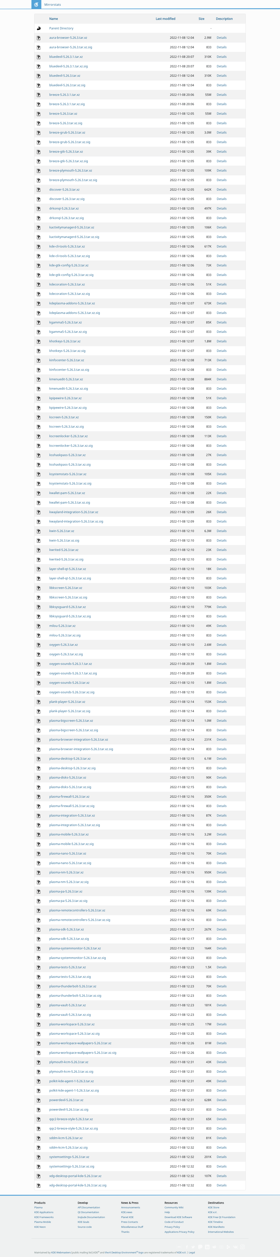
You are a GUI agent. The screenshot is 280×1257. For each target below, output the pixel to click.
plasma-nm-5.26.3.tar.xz (66, 872)
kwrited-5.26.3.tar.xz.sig (66, 559)
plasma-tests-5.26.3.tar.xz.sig (70, 977)
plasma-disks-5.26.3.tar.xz (67, 777)
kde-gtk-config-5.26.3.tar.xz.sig (71, 275)
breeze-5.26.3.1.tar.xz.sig (67, 104)
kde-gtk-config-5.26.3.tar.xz (69, 265)
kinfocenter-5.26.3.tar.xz (66, 360)
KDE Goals (83, 1222)
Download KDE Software (178, 1217)
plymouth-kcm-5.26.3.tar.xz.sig (71, 1071)
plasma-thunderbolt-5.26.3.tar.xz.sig (75, 995)
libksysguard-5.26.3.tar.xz (67, 607)
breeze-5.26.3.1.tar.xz (64, 95)
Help (167, 1212)
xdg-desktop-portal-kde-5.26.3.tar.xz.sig (77, 1185)
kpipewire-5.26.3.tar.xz (65, 398)
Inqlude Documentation (91, 1217)
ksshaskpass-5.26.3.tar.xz (67, 455)
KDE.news (126, 1212)
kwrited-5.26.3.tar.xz (63, 550)
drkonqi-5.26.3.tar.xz (64, 208)
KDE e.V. (212, 1212)
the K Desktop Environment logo (124, 1252)
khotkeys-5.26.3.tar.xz (65, 341)
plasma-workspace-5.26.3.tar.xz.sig (74, 1033)
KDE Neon (40, 1227)
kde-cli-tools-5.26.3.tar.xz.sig (69, 256)
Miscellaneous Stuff (132, 1227)
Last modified (165, 19)
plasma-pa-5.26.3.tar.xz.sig (68, 901)
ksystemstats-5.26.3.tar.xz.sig (70, 483)
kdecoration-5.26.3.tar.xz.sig (69, 294)
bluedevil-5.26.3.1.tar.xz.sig (68, 66)
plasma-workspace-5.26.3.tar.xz (72, 1024)
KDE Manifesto (216, 1227)
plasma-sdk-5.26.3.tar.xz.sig (69, 939)
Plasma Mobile (42, 1222)
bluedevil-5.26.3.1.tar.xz (66, 57)
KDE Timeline (215, 1222)
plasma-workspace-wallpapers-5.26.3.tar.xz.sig (82, 1053)
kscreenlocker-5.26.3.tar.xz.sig (71, 445)
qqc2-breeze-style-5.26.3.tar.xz (71, 1119)
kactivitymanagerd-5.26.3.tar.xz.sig (74, 237)
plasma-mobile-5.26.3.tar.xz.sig (71, 844)
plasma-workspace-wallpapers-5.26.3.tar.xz (80, 1043)
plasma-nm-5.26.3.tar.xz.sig (69, 882)
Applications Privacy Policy (179, 1232)
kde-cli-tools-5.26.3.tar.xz (67, 246)
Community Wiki (174, 1207)
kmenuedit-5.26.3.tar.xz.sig (68, 388)
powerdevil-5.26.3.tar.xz (66, 1100)
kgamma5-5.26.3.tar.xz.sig (68, 332)
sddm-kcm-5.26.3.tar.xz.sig (68, 1147)
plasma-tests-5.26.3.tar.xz (67, 967)
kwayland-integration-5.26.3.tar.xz (73, 512)
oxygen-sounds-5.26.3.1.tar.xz (70, 664)
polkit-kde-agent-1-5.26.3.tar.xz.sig (74, 1090)
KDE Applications (43, 1212)
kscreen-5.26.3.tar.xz (64, 417)
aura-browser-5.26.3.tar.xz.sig (70, 47)
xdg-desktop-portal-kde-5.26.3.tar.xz (75, 1176)
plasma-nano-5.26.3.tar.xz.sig (70, 863)
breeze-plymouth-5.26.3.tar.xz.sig (73, 180)
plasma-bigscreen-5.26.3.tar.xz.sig (73, 730)
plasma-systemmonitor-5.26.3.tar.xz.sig (77, 958)
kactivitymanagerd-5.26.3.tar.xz (71, 227)
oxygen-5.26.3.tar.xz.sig (66, 654)
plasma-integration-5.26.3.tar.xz (72, 815)
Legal (192, 1252)
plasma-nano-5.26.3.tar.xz (67, 853)
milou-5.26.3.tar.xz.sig (65, 635)
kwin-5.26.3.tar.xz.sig (64, 540)
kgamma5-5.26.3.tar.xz (65, 322)
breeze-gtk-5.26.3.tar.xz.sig (68, 161)
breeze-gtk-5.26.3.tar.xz (66, 151)
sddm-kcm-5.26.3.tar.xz (66, 1138)
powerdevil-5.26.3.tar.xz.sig (68, 1109)
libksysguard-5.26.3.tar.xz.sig (70, 616)
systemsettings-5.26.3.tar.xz (69, 1157)
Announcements (130, 1207)
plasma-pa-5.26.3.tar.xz (65, 891)
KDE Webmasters (61, 1252)
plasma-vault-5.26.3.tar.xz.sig (70, 1015)
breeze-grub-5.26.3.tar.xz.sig (69, 142)
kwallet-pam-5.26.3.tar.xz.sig (69, 502)
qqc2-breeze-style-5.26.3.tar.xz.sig (73, 1128)
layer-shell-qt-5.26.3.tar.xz (67, 569)
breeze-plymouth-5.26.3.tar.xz (70, 170)
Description (224, 19)
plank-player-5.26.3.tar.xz (67, 702)
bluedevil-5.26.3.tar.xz (64, 75)
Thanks (125, 1232)
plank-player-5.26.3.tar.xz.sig (69, 711)
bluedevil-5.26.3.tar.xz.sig (67, 85)
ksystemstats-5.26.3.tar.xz (67, 474)
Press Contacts (129, 1222)
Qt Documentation (88, 1212)
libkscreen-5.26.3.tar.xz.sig (68, 597)
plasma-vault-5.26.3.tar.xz (67, 1005)
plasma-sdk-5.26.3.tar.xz (66, 929)
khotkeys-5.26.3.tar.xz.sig (67, 351)
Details (222, 37)
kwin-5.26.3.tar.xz (61, 531)
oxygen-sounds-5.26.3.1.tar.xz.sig (73, 673)
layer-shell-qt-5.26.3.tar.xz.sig (70, 578)
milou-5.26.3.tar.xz (62, 626)
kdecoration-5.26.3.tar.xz (67, 284)
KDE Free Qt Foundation (221, 1217)
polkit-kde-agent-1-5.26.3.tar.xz (71, 1081)
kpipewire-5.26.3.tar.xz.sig (68, 408)
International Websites (221, 1232)
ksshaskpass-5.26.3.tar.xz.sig (70, 464)
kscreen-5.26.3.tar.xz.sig (66, 426)
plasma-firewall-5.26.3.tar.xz (69, 796)
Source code (85, 1227)
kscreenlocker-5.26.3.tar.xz (68, 436)
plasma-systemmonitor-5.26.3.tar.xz (75, 948)
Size (201, 19)
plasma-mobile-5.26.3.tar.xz (69, 834)
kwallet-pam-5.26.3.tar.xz (67, 493)
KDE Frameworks (44, 1217)
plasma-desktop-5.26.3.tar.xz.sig (72, 768)
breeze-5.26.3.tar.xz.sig (65, 123)
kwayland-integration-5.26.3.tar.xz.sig (76, 521)
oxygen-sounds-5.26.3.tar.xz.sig (71, 692)
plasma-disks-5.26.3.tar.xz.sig (70, 787)
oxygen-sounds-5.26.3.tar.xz (69, 683)
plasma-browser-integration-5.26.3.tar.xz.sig (81, 749)
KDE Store (213, 1207)
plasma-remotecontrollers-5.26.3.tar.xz (77, 910)
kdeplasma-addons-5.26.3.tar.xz (72, 303)
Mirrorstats (52, 4)
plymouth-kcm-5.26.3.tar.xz (68, 1062)
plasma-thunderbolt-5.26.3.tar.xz (72, 986)
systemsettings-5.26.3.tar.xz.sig (71, 1166)
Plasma (38, 1207)
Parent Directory (61, 28)
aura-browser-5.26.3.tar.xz (68, 37)
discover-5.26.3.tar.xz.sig (67, 199)
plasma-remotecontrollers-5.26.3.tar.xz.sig (79, 920)
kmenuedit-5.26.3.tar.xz (66, 379)
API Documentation (89, 1207)
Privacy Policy (172, 1227)
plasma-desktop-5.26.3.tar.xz (70, 758)
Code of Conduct (174, 1222)
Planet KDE (127, 1217)
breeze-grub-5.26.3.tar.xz (67, 132)
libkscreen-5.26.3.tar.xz (65, 588)
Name (53, 19)
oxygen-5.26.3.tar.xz (63, 645)
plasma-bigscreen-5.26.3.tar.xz (71, 720)
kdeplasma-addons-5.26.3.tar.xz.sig (74, 313)
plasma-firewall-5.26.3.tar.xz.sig (71, 806)
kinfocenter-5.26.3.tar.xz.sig (69, 370)
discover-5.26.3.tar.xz (64, 189)
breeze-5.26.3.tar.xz (63, 113)
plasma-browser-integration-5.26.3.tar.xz (78, 739)
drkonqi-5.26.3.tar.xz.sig (66, 218)
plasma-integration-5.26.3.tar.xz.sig (74, 825)
